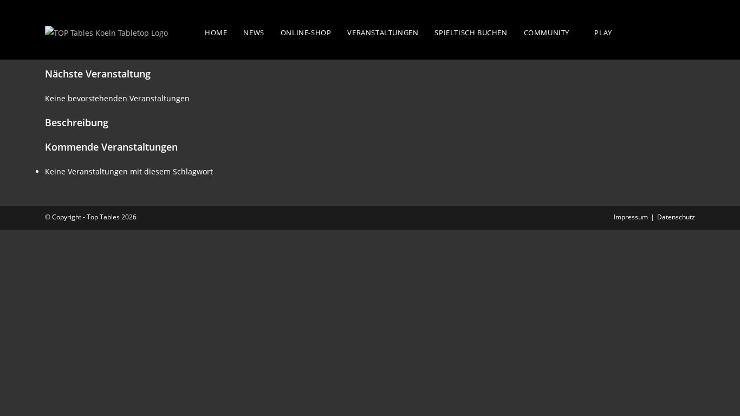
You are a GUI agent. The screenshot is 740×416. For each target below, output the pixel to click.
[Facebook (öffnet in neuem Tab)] (666, 31)
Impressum (631, 217)
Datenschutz (676, 217)
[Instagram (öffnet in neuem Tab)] (688, 31)
